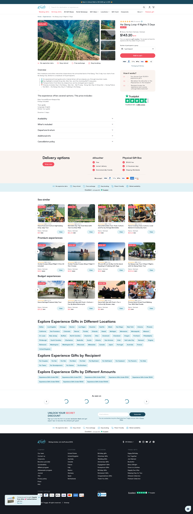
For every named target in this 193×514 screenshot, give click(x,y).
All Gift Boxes (69, 12)
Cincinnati (105, 336)
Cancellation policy (46, 141)
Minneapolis (135, 331)
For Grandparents (56, 365)
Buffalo (63, 336)
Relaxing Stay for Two (135, 473)
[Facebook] (140, 442)
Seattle (101, 327)
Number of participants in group (129, 45)
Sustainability (42, 464)
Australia (130, 344)
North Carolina (75, 336)
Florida (85, 331)
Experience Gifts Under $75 (71, 377)
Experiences (47, 16)
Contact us (41, 456)
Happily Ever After (133, 470)
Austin (89, 340)
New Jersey (53, 336)
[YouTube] (146, 442)
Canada (102, 344)
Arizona (140, 327)
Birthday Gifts (57, 12)
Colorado (67, 331)
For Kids (143, 361)
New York (130, 327)
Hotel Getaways (81, 12)
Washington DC (67, 344)
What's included (45, 124)
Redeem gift (149, 12)
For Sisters (70, 365)
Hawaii (104, 331)
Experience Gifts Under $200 (143, 377)
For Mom (73, 361)
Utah (119, 340)
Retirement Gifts (103, 473)
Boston (72, 327)
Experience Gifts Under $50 (48, 377)
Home (39, 16)
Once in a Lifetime (134, 467)
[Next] (96, 40)
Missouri (146, 331)
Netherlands (72, 478)
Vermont (141, 340)
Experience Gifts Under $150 (119, 377)
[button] (94, 12)
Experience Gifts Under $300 (49, 381)
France (139, 344)
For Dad (82, 361)
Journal (40, 473)
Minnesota (123, 331)
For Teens (42, 365)
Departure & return (46, 130)
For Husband (120, 361)
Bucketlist (131, 462)
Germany (71, 473)
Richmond (42, 344)
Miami (110, 327)
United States (72, 453)
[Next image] (108, 59)
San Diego (119, 327)
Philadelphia (148, 336)
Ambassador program (45, 470)
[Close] (39, 500)
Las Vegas (82, 327)
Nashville (80, 340)
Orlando (95, 331)
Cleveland (116, 336)
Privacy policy (42, 478)
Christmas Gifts (103, 456)
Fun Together (132, 456)
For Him (63, 361)
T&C (39, 476)
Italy (69, 467)
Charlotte (87, 336)
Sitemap (66, 502)
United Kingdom (44, 349)
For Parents (132, 361)
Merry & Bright (132, 464)
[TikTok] (150, 442)
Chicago (63, 327)
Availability (42, 118)
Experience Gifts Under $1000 (97, 381)
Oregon (126, 336)
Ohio (96, 336)
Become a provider (44, 462)
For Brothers (82, 365)
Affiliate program (43, 467)
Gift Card (115, 12)
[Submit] (144, 7)
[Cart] (153, 7)
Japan (111, 344)
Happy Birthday (133, 453)
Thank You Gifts (103, 478)
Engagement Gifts (104, 464)
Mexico (70, 470)
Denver (76, 331)
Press (39, 481)
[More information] (141, 21)
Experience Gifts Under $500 (73, 381)
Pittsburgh (43, 340)
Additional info (44, 136)
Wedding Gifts (44, 12)
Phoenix (149, 327)
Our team (41, 453)
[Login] (149, 7)
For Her (54, 361)
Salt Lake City (129, 340)
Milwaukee (91, 344)
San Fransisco (55, 331)
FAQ (39, 484)
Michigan (113, 331)
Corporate (124, 12)
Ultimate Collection (134, 476)
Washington (54, 344)
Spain (69, 476)
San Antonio (109, 340)
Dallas (41, 327)
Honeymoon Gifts (103, 467)
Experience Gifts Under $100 (95, 377)
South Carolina (56, 340)
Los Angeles (51, 327)
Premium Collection (134, 478)
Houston (92, 327)
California (42, 331)
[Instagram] (143, 442)
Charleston (69, 340)
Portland (136, 336)
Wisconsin (80, 344)
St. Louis (42, 336)
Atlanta (98, 340)
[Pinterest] (153, 442)
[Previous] (38, 213)
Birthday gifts (102, 453)
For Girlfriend (107, 361)
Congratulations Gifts (105, 476)
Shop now (48, 164)
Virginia (150, 340)
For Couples (43, 361)
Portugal (120, 344)
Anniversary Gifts (103, 462)
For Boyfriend (93, 361)
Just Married (132, 459)
